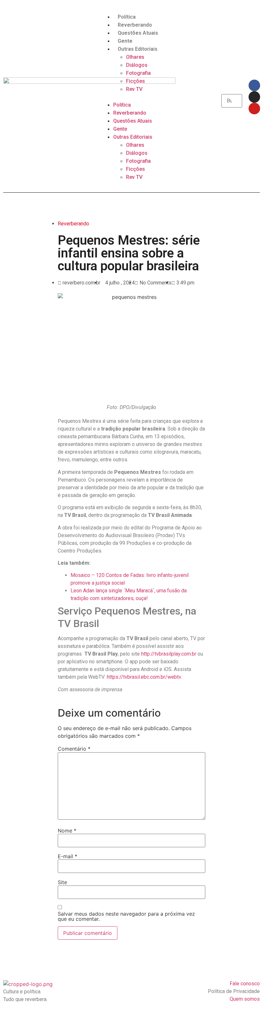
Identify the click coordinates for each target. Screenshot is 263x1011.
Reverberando (135, 25)
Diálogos (137, 65)
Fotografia (138, 73)
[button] (131, 97)
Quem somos (245, 999)
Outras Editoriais (137, 49)
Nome (67, 830)
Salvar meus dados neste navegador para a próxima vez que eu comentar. (126, 916)
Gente (125, 41)
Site (62, 882)
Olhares (135, 57)
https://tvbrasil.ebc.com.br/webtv (144, 677)
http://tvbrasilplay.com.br (168, 654)
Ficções (135, 81)
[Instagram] (254, 97)
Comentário (74, 748)
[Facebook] (254, 85)
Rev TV (134, 89)
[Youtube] (254, 108)
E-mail (67, 856)
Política (127, 17)
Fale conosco (245, 983)
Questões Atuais (138, 33)
